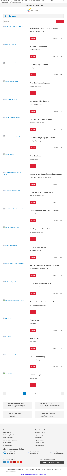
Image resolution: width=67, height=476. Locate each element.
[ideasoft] (24, 475)
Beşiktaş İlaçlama (39, 440)
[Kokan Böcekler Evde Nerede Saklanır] (15, 216)
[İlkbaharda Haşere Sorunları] (15, 289)
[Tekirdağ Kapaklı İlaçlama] (15, 88)
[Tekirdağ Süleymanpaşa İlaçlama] (15, 143)
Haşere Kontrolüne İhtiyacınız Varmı (44, 302)
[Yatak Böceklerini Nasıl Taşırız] (15, 197)
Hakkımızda (6, 430)
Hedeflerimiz (7, 432)
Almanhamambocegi (38, 357)
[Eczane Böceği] (15, 380)
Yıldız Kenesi (34, 320)
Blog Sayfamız (7, 442)
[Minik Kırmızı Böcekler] (15, 52)
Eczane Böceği (35, 375)
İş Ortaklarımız (7, 445)
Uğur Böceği (34, 338)
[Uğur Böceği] (15, 343)
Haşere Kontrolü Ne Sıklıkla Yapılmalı (44, 265)
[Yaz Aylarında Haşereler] (15, 252)
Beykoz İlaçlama (39, 445)
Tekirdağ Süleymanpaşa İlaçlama (42, 138)
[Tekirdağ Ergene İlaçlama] (15, 70)
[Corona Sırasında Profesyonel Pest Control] (15, 179)
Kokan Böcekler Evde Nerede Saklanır (44, 211)
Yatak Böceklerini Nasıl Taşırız (41, 192)
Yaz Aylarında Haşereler (39, 247)
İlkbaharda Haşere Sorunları (40, 284)
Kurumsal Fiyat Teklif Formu (34, 5)
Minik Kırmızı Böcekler (38, 46)
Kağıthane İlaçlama (40, 435)
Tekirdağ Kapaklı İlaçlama (40, 83)
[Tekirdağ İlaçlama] (15, 161)
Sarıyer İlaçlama (39, 442)
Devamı (33, 38)
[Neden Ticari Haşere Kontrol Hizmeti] (15, 33)
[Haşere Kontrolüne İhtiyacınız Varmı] (15, 307)
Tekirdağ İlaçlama (36, 156)
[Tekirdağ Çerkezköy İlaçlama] (15, 124)
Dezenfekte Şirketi (40, 432)
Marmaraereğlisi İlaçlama (39, 101)
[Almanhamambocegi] (15, 362)
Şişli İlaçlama (38, 437)
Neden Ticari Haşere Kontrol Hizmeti (44, 28)
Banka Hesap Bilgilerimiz (10, 440)
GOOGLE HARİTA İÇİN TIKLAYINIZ (51, 462)
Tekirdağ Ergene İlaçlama (39, 65)
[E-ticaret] (33, 475)
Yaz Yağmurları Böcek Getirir (41, 229)
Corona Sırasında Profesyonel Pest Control (46, 174)
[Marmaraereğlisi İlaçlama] (15, 106)
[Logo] (33, 10)
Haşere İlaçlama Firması (41, 430)
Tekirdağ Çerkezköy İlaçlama (41, 119)
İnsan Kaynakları (8, 437)
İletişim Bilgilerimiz (8, 435)
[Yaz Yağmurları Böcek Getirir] (15, 234)
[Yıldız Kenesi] (15, 325)
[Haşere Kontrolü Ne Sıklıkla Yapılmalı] (15, 270)
